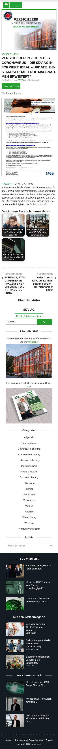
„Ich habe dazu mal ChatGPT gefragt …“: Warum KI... (36, 627)
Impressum (21, 740)
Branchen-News (10, 54)
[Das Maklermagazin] (29, 5)
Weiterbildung (29, 517)
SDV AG (21, 80)
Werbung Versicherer (29, 528)
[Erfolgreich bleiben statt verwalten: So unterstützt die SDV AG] (15, 662)
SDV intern (29, 483)
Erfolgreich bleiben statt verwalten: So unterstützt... (37, 659)
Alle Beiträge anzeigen (30, 316)
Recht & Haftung (29, 471)
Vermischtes (29, 494)
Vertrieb (29, 506)
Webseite (33, 342)
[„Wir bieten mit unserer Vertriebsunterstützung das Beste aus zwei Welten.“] (15, 720)
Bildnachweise (33, 744)
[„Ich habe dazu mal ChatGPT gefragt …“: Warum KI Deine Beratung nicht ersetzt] (15, 629)
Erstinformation (36, 740)
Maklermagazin (29, 466)
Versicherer (29, 500)
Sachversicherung (29, 477)
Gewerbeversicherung (29, 448)
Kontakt (9, 740)
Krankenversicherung (29, 454)
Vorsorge (29, 511)
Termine (29, 488)
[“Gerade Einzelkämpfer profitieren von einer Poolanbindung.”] (15, 603)
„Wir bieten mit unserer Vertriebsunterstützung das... (37, 718)
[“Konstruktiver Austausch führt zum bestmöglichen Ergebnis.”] (15, 704)
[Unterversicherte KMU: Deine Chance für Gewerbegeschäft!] (15, 687)
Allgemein (29, 437)
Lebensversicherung (29, 460)
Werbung (29, 523)
